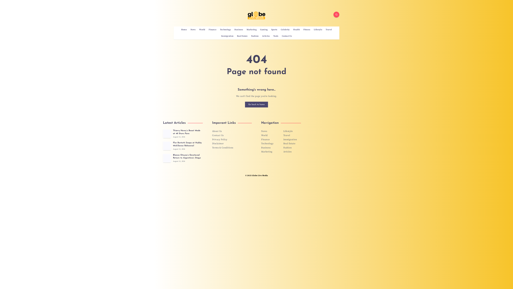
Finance (212, 29)
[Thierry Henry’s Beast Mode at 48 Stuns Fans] (167, 133)
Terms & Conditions (222, 147)
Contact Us (287, 36)
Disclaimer (218, 143)
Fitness (306, 29)
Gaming (264, 29)
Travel (329, 29)
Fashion (255, 36)
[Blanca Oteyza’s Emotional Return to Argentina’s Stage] (167, 158)
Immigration (227, 36)
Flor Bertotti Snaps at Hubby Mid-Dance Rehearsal (187, 144)
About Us (217, 131)
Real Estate (242, 36)
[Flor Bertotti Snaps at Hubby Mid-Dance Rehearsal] (167, 146)
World (202, 29)
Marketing (252, 29)
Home (184, 29)
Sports (274, 29)
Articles (266, 36)
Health (296, 29)
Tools (275, 36)
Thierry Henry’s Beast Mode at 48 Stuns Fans (186, 132)
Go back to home (256, 105)
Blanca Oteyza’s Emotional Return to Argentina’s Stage (187, 156)
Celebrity (285, 29)
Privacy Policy (219, 139)
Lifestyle (318, 29)
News (193, 29)
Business (238, 29)
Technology (225, 29)
